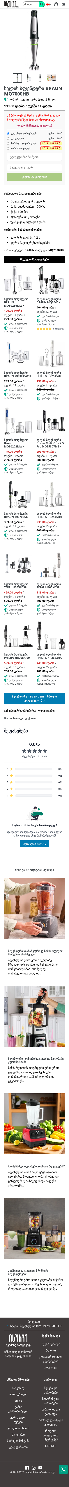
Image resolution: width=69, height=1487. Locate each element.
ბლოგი (51, 1350)
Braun (8, 718)
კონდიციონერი (18, 1428)
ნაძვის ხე (18, 1388)
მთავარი (34, 1322)
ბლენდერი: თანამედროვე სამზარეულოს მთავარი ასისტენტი (35, 952)
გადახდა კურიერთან (23, 133)
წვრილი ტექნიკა (24, 718)
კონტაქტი (50, 1367)
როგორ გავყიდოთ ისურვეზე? (50, 1435)
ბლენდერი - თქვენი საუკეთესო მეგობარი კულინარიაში (36, 1060)
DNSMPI (50, 1446)
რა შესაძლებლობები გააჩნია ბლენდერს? (36, 1166)
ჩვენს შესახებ (51, 1344)
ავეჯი (18, 1400)
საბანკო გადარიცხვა (23, 143)
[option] (17, 78)
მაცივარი (18, 1434)
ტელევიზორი (18, 1447)
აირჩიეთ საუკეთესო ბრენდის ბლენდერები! (28, 1272)
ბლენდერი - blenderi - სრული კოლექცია (34, 698)
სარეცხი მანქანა (18, 1441)
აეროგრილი (18, 1394)
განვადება (17, 138)
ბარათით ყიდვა (20, 148)
